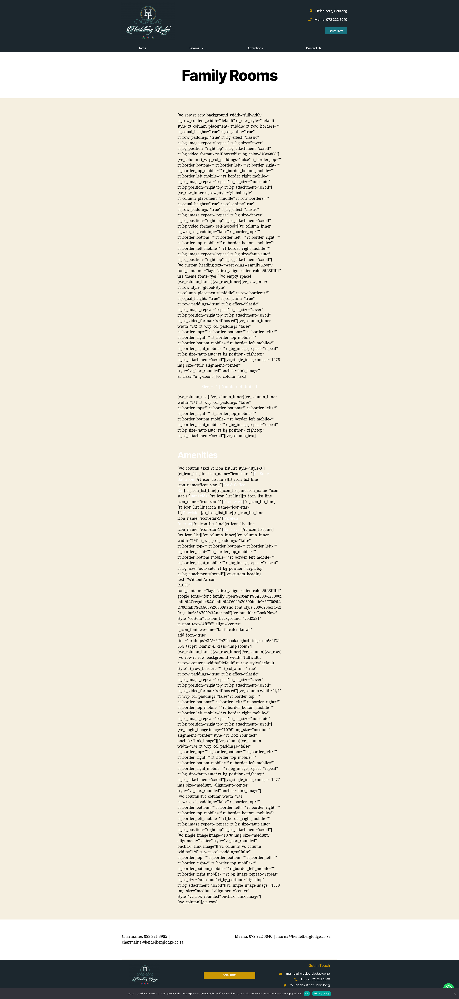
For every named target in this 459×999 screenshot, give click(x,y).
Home (142, 48)
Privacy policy (322, 993)
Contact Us (313, 48)
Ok (307, 993)
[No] (454, 993)
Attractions (255, 48)
